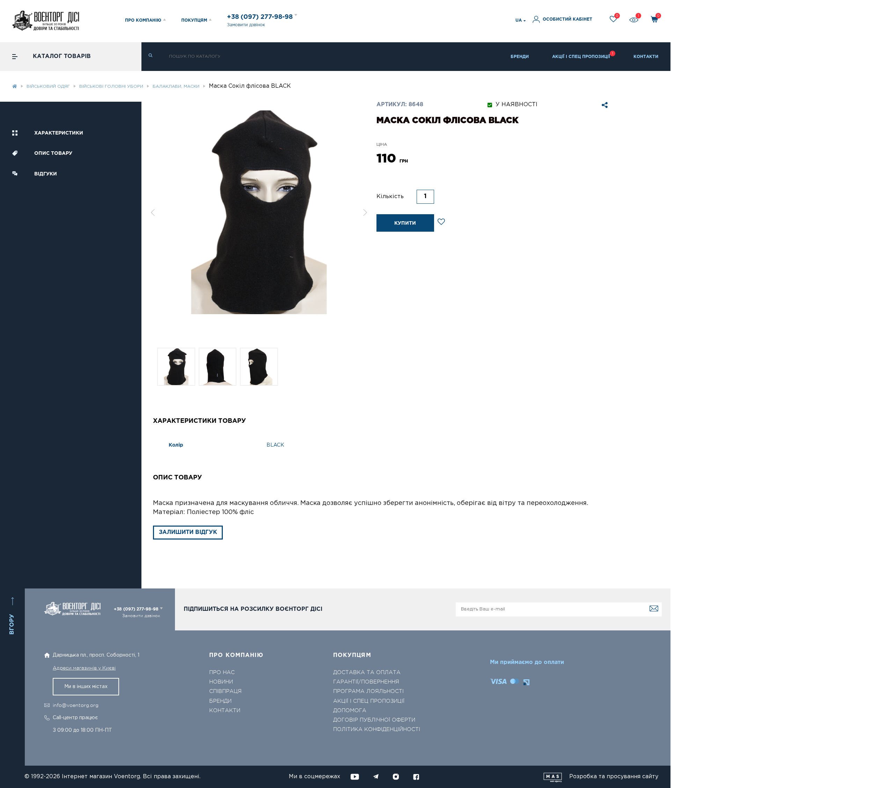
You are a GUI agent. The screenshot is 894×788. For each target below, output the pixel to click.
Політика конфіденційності (376, 729)
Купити (405, 223)
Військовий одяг (48, 86)
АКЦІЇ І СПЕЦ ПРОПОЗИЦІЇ (581, 57)
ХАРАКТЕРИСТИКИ (58, 133)
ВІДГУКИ (45, 174)
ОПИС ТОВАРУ (53, 153)
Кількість (390, 196)
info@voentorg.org (75, 705)
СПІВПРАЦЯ (225, 691)
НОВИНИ (221, 682)
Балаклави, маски (176, 86)
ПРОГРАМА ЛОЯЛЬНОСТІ (368, 691)
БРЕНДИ (520, 57)
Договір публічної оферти (374, 720)
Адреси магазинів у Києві (84, 668)
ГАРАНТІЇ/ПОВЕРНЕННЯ (366, 682)
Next (365, 212)
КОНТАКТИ (645, 57)
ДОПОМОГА (349, 711)
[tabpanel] (259, 212)
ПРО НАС (222, 672)
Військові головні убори (111, 86)
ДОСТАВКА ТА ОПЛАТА (367, 672)
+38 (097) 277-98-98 (260, 17)
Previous (152, 212)
